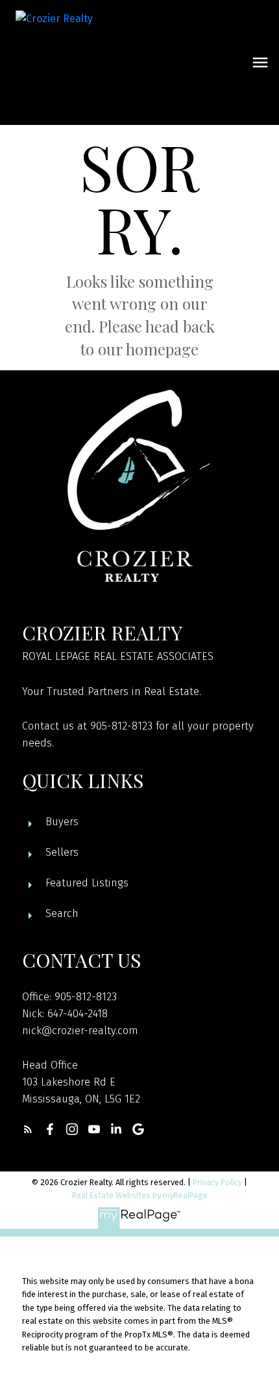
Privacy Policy (217, 1182)
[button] (28, 1129)
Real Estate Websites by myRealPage (140, 1195)
